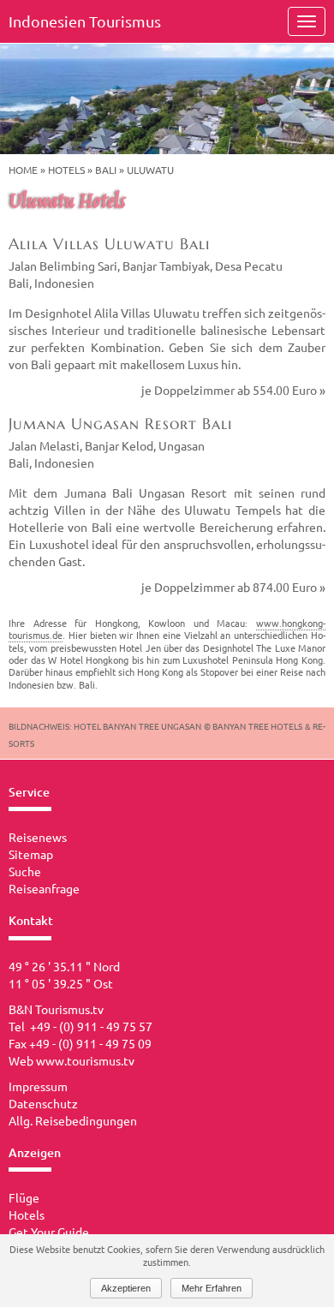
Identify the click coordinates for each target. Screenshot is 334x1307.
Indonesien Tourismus (85, 21)
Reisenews (38, 836)
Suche (25, 871)
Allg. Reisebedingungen (73, 1120)
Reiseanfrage (44, 888)
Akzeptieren (126, 1288)
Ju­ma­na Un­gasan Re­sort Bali (121, 423)
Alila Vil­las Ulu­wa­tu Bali (110, 244)
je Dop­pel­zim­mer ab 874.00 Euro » (233, 586)
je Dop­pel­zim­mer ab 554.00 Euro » (233, 389)
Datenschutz (43, 1103)
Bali (105, 169)
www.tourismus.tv (85, 1060)
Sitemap (31, 854)
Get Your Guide (49, 1231)
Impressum (38, 1086)
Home (23, 169)
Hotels (66, 169)
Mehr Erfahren (212, 1288)
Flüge (24, 1197)
